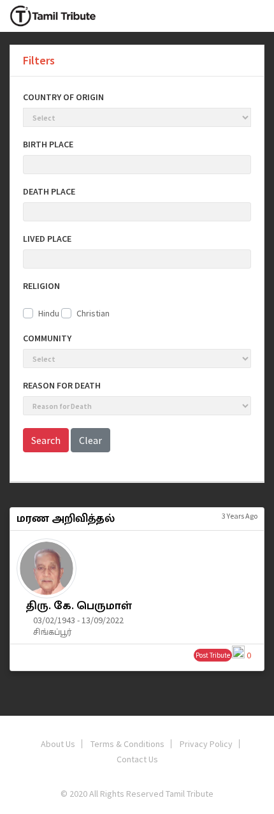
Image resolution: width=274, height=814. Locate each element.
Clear (90, 440)
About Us (58, 743)
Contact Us (137, 759)
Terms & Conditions (127, 743)
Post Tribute (213, 655)
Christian (93, 313)
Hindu (48, 313)
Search (46, 440)
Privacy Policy (206, 743)
